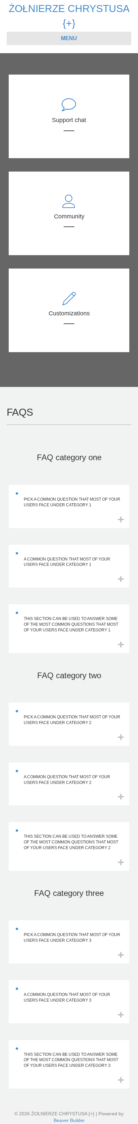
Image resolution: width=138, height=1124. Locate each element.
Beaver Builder (69, 1120)
